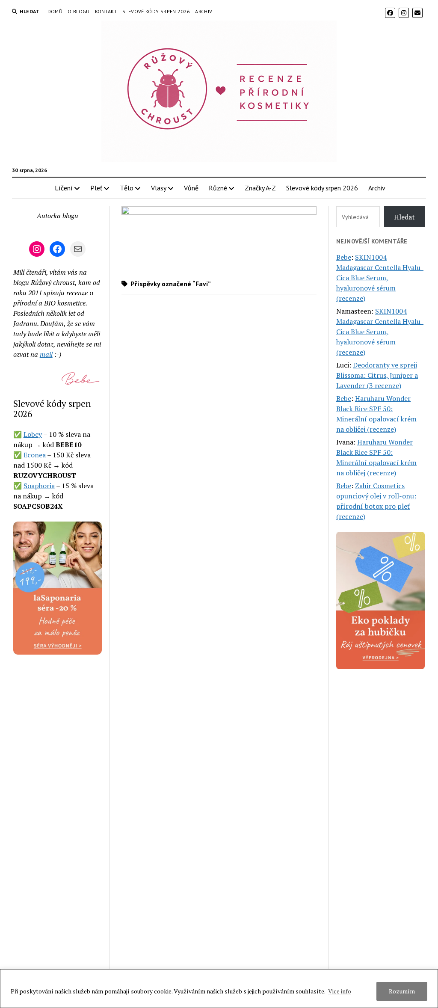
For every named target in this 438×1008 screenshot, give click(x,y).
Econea (35, 455)
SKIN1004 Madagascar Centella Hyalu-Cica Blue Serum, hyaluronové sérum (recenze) (379, 277)
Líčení (64, 188)
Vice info (339, 991)
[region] (219, 988)
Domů (54, 11)
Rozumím (402, 991)
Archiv (203, 11)
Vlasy (158, 188)
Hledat (404, 217)
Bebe (343, 257)
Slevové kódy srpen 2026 (156, 11)
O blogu (79, 11)
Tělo (126, 188)
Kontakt (106, 11)
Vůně (191, 188)
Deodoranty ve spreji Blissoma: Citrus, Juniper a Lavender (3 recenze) (377, 375)
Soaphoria (39, 485)
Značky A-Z (260, 188)
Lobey (33, 434)
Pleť (96, 188)
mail (46, 354)
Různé (218, 188)
